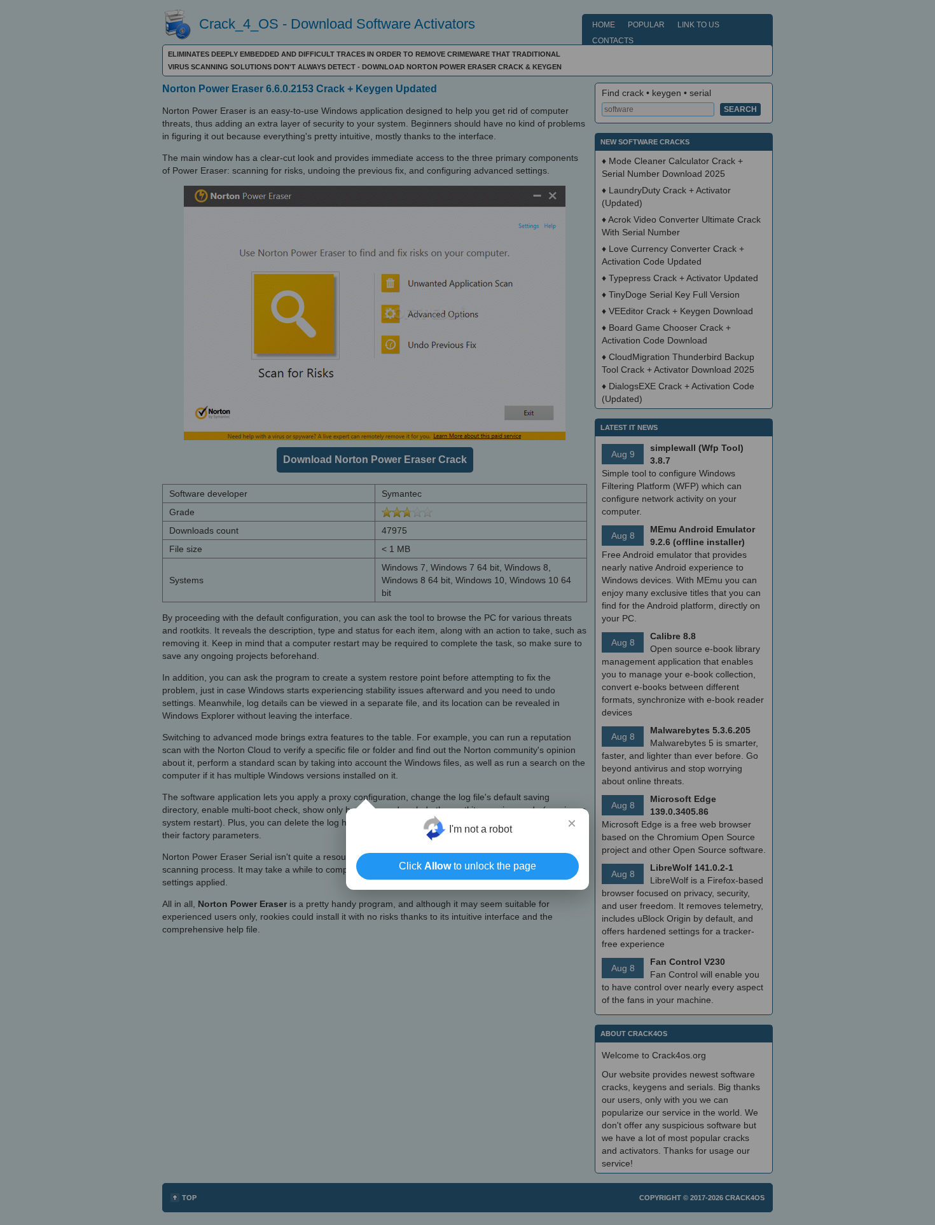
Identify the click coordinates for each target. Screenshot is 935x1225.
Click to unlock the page (467, 866)
